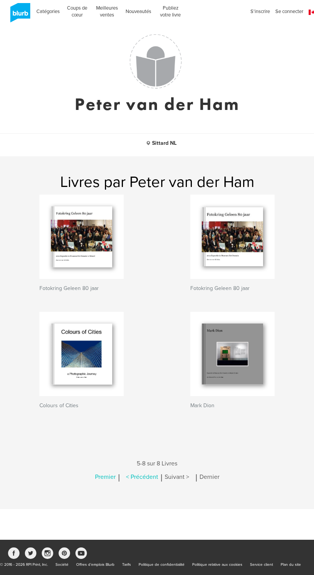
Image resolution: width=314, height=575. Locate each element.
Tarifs (126, 564)
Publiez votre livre (170, 11)
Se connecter (289, 11)
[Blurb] (18, 15)
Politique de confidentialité (162, 564)
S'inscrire (260, 11)
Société (62, 564)
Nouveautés (138, 11)
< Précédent (142, 477)
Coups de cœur (77, 11)
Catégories (48, 11)
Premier (105, 477)
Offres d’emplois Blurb (95, 564)
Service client (261, 564)
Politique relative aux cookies (217, 564)
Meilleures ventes (107, 11)
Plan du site (291, 564)
